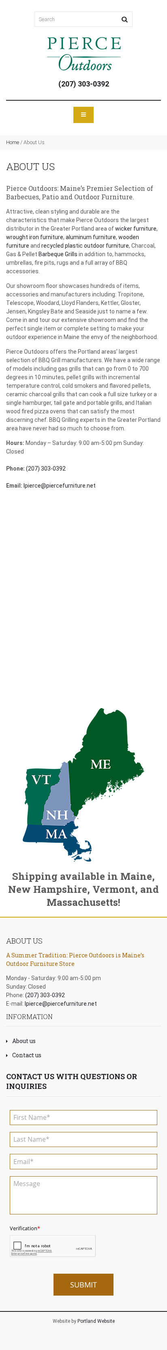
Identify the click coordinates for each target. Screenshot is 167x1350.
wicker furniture (135, 228)
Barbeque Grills (58, 254)
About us (24, 1041)
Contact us (26, 1055)
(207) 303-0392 (83, 84)
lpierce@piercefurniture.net (60, 485)
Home (12, 142)
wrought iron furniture (34, 237)
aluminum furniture (91, 237)
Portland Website (96, 1321)
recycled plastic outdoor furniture (85, 245)
